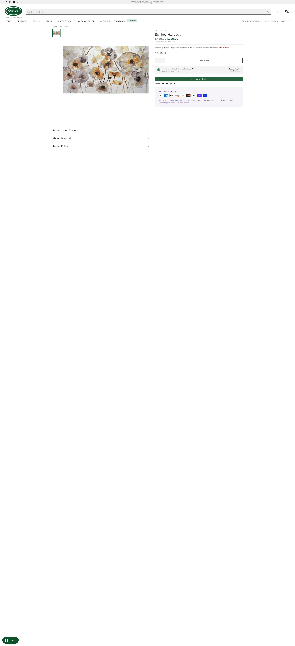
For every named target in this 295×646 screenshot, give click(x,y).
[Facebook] (6, 2)
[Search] (268, 12)
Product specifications (65, 130)
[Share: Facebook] (163, 83)
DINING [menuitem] (36, 21)
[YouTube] (14, 2)
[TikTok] (17, 2)
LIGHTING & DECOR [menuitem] (86, 21)
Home (54, 26)
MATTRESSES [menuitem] (64, 21)
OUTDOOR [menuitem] (105, 21)
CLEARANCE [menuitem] (120, 21)
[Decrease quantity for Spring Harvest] (157, 60)
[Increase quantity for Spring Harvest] (163, 60)
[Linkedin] (21, 2)
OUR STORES (271, 21)
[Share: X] (166, 83)
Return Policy (60, 146)
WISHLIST (285, 21)
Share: (157, 83)
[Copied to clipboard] (174, 83)
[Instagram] (10, 2)
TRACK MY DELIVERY (252, 21)
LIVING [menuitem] (8, 21)
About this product (63, 138)
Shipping (158, 41)
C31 (156, 30)
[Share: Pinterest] (170, 83)
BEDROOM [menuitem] (22, 21)
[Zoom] (145, 33)
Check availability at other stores (234, 70)
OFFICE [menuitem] (49, 21)
